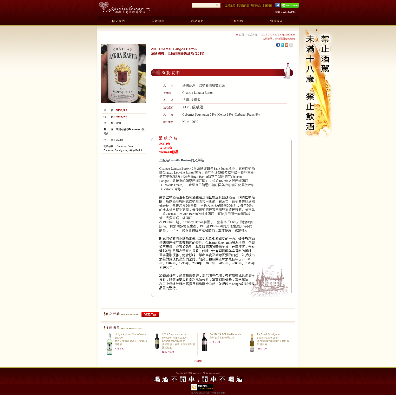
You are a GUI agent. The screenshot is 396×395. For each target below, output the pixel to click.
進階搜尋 (230, 5)
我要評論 (150, 314)
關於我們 (117, 20)
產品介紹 (196, 20)
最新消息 (157, 20)
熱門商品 (256, 5)
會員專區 (276, 20)
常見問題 (267, 5)
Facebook (277, 5)
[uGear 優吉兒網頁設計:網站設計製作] (202, 388)
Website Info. (218, 392)
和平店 (236, 20)
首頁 (241, 34)
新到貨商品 (243, 5)
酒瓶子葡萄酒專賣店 (124, 7)
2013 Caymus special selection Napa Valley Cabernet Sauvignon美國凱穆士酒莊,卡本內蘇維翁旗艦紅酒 (178, 341)
